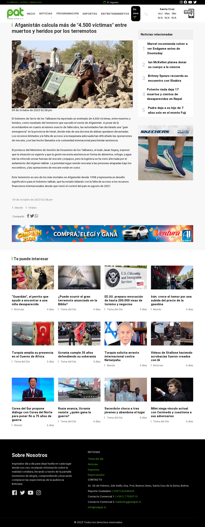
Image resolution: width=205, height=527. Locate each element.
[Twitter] (195, 2)
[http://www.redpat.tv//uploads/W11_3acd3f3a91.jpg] (126, 277)
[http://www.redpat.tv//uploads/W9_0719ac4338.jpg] (33, 333)
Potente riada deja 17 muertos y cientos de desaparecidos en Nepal (164, 94)
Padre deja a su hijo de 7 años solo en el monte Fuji (167, 110)
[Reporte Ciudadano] (189, 13)
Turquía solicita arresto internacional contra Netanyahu (122, 356)
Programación (67, 13)
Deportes (90, 13)
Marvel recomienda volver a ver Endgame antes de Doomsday (167, 48)
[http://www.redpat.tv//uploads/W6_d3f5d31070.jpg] (126, 333)
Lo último (12, 2)
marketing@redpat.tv (128, 501)
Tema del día (95, 458)
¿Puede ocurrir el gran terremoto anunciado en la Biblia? (77, 300)
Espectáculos (96, 474)
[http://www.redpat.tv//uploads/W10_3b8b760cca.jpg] (172, 390)
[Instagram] (181, 2)
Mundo (19, 207)
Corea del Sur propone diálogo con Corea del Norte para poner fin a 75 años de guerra (32, 414)
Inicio (31, 13)
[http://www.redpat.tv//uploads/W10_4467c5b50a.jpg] (172, 277)
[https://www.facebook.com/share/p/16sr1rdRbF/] (102, 233)
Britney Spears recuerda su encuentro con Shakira (168, 78)
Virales (32, 207)
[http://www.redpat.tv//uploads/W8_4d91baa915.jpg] (79, 277)
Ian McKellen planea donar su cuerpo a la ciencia (167, 64)
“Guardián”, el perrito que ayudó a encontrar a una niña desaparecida (30, 300)
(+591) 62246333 (123, 491)
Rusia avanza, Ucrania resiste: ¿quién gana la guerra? (74, 412)
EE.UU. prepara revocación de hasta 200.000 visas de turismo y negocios (124, 300)
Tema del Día (68, 309)
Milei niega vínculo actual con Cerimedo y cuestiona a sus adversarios (171, 412)
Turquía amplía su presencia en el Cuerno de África (32, 354)
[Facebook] (185, 2)
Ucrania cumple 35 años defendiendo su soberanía (77, 354)
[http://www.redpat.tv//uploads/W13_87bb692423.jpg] (33, 390)
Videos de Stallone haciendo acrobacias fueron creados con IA (171, 356)
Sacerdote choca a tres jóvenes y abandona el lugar (125, 410)
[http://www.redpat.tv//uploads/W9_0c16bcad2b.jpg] (33, 277)
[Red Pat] (15, 13)
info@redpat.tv (97, 507)
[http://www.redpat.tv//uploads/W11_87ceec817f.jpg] (126, 390)
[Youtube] (190, 2)
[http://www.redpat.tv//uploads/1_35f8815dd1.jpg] (172, 333)
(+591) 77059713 (127, 496)
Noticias (45, 13)
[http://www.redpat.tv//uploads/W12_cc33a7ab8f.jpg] (79, 390)
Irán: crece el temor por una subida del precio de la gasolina (171, 300)
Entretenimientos (115, 13)
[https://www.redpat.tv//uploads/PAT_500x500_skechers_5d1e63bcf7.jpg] (165, 152)
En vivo (135, 11)
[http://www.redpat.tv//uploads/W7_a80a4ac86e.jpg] (79, 333)
